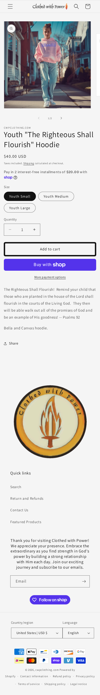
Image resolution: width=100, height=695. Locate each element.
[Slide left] (38, 118)
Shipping (28, 163)
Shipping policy (55, 684)
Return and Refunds (27, 498)
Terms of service (28, 684)
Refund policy (62, 676)
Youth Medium (56, 196)
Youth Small (20, 196)
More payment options (50, 277)
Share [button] (13, 343)
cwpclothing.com (47, 670)
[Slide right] (61, 118)
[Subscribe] (83, 581)
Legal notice (78, 684)
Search (16, 487)
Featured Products (25, 522)
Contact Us (19, 510)
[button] (10, 6)
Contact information (34, 676)
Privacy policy (85, 676)
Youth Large (19, 208)
